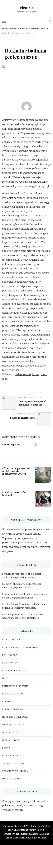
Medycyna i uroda (13, 725)
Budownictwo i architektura (20, 647)
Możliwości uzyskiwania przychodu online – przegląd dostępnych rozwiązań (25, 606)
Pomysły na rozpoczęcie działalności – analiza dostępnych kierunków (22, 576)
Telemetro (26, 7)
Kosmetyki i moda (12, 694)
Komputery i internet (15, 686)
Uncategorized (11, 779)
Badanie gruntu (11, 444)
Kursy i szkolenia (13, 709)
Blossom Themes (30, 834)
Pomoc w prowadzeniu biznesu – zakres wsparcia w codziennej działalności (23, 616)
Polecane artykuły (12, 809)
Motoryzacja (10, 732)
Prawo (6, 748)
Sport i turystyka (13, 763)
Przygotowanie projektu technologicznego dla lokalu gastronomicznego (24, 596)
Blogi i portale (11, 640)
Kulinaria (8, 701)
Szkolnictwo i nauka (15, 771)
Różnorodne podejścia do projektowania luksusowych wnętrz (16, 471)
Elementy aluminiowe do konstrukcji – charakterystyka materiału (22, 586)
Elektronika (9, 663)
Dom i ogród (9, 655)
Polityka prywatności (36, 837)
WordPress (18, 837)
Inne (5, 678)
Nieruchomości (11, 740)
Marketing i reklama (15, 717)
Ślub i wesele (10, 756)
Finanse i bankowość (15, 670)
